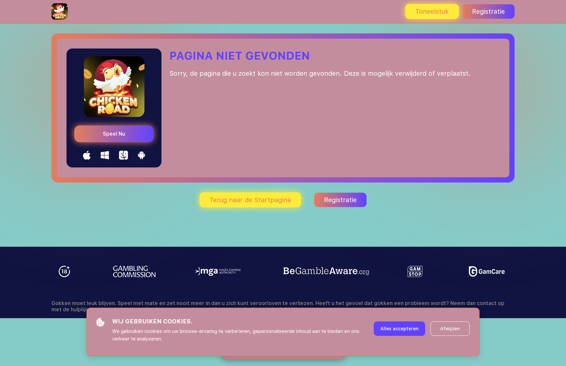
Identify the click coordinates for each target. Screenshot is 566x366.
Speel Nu (114, 134)
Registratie (488, 11)
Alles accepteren (399, 328)
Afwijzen (450, 328)
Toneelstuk (432, 11)
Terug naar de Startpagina (250, 200)
